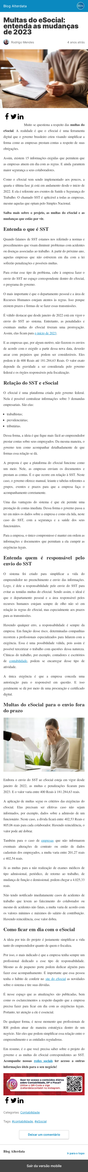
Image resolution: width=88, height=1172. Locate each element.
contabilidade (18, 660)
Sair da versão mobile (44, 1166)
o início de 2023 (45, 333)
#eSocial (41, 1121)
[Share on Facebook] (6, 119)
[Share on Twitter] (13, 119)
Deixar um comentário (44, 1134)
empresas (47, 840)
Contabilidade (30, 1112)
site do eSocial (55, 978)
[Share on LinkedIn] (20, 119)
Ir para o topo (76, 1153)
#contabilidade (22, 1121)
